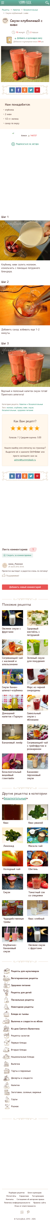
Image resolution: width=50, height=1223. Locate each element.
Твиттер (31, 90)
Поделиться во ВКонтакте (12, 90)
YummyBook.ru (25, 2)
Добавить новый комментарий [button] (25, 587)
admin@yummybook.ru (25, 460)
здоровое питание (25, 410)
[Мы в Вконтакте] (21, 1212)
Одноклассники (24, 90)
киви (25, 408)
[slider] (25, 428)
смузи (30, 408)
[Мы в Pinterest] (28, 1212)
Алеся (24, 136)
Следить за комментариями (19, 555)
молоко (10, 408)
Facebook (18, 90)
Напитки (22, 404)
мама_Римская (15, 564)
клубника (18, 408)
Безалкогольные (36, 404)
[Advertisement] (25, 180)
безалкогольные (9, 410)
